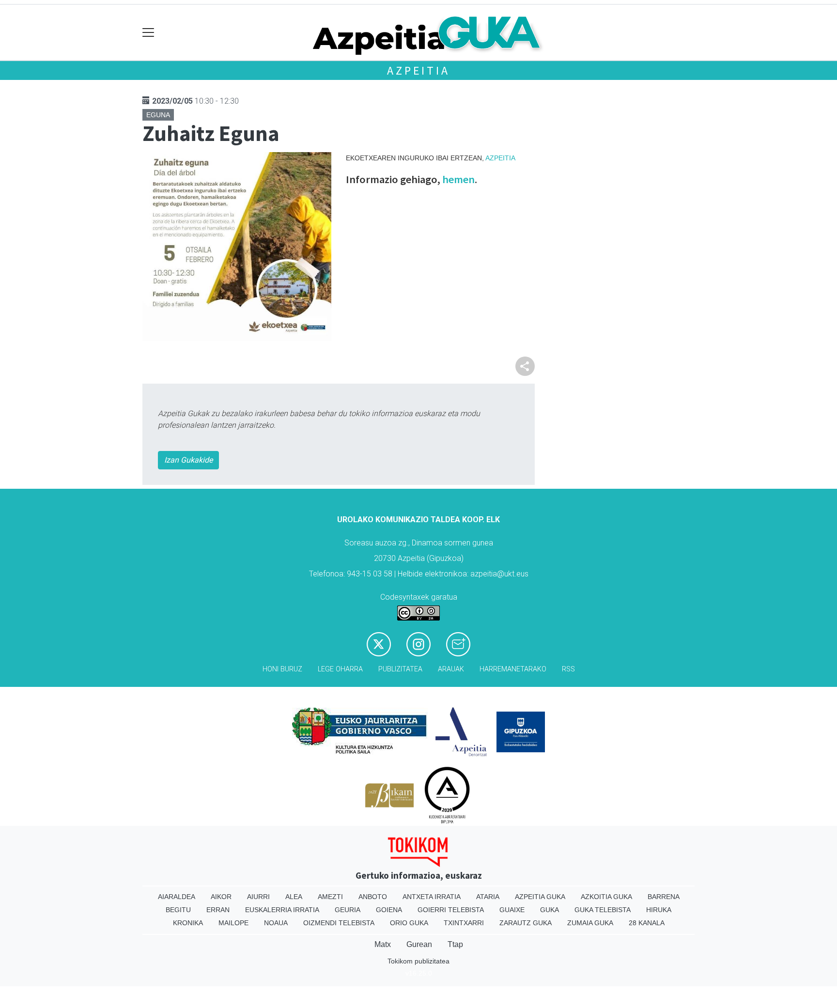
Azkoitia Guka (606, 897)
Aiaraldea (176, 897)
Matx (382, 944)
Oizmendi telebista (338, 923)
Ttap (455, 944)
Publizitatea (400, 669)
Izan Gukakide (188, 460)
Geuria (347, 910)
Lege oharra (340, 669)
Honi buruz (282, 669)
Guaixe (512, 910)
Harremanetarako (513, 669)
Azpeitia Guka (540, 897)
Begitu (178, 910)
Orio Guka (409, 923)
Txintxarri (464, 923)
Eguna (158, 115)
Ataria (487, 897)
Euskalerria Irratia (282, 910)
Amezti (330, 897)
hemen (458, 179)
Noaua (276, 923)
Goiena (389, 910)
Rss (568, 669)
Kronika (188, 923)
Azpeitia (418, 70)
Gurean (419, 944)
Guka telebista (602, 910)
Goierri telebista (451, 910)
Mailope (233, 923)
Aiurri (258, 897)
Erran (218, 910)
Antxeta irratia (432, 897)
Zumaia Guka (590, 923)
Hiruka (658, 910)
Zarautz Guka (525, 923)
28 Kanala (647, 923)
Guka (549, 910)
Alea (293, 897)
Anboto (372, 897)
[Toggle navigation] (148, 32)
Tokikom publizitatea (419, 961)
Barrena (664, 897)
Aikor (221, 897)
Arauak (451, 669)
